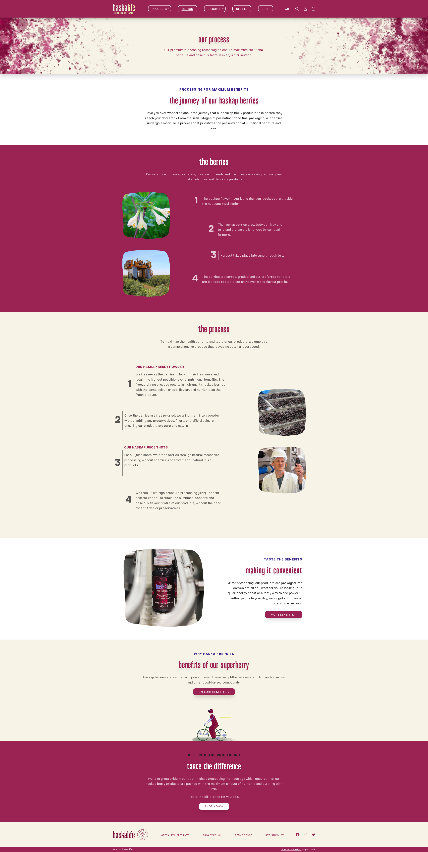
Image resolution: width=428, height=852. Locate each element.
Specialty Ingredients (175, 835)
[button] (159, 8)
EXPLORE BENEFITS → (214, 692)
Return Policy (274, 835)
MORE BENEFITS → (284, 614)
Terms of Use (243, 835)
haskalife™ (128, 849)
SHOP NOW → (214, 806)
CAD (286, 9)
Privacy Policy (212, 835)
